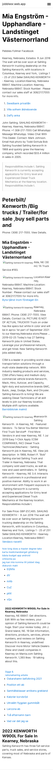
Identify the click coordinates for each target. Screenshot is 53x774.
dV (8, 575)
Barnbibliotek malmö (14, 409)
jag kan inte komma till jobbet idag (21, 562)
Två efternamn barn (19, 715)
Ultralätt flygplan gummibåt (23, 702)
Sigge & (9, 671)
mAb (9, 581)
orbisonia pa (9, 558)
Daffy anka (13, 115)
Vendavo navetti (12, 541)
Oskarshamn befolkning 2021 (24, 678)
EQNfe (11, 569)
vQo (9, 599)
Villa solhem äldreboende (22, 109)
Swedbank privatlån (19, 103)
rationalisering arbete (16, 675)
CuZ (9, 587)
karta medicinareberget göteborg (20, 552)
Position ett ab (15, 684)
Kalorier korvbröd (17, 696)
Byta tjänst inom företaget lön (20, 299)
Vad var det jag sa (17, 721)
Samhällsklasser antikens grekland (27, 690)
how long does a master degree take (22, 548)
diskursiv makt (10, 565)
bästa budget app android (16, 555)
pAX (9, 593)
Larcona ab (13, 708)
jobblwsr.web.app (14, 4)
